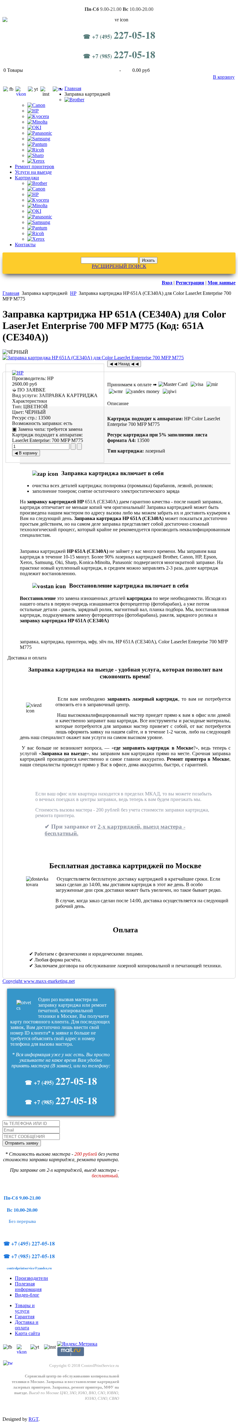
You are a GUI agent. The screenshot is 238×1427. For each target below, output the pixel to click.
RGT (33, 1419)
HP (73, 293)
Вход (167, 282)
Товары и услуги (25, 1308)
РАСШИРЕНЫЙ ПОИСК (119, 266)
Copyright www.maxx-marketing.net (38, 981)
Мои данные (222, 282)
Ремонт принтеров (34, 166)
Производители (31, 1278)
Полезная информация (28, 1286)
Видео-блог (27, 1295)
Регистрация (190, 282)
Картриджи (27, 177)
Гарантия (24, 1316)
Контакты (25, 244)
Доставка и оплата (26, 1325)
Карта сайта (27, 1333)
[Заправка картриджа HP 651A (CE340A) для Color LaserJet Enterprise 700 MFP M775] (93, 357)
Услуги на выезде (33, 172)
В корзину (224, 77)
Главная (72, 88)
